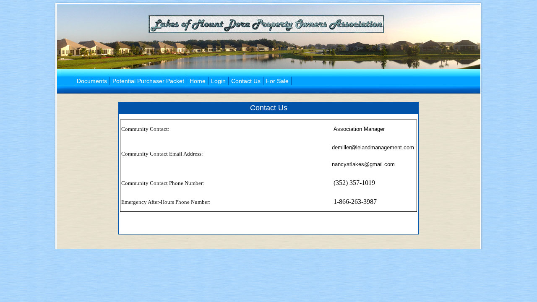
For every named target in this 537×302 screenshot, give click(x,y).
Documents (92, 81)
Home (198, 81)
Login (218, 81)
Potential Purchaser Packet (148, 81)
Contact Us (246, 81)
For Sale (277, 81)
